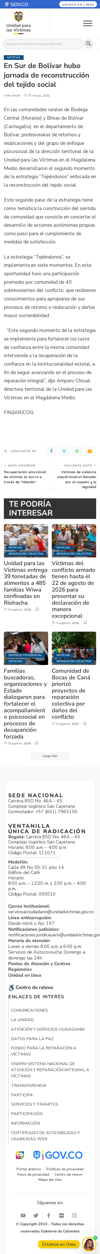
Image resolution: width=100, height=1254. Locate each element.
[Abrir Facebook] (50, 1215)
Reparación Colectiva (26, 554)
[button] (22, 4)
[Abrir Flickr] (63, 1215)
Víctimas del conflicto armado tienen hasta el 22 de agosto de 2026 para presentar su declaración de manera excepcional (73, 589)
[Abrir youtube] (24, 1215)
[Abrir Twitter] (37, 1215)
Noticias (14, 57)
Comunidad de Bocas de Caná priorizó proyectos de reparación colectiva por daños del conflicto (71, 694)
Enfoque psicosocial (25, 655)
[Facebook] (51, 451)
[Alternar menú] (87, 23)
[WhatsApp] (77, 451)
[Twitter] (64, 451)
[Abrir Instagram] (75, 1215)
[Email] (90, 451)
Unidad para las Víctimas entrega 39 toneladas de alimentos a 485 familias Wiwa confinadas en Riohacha (25, 583)
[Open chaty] (89, 1244)
